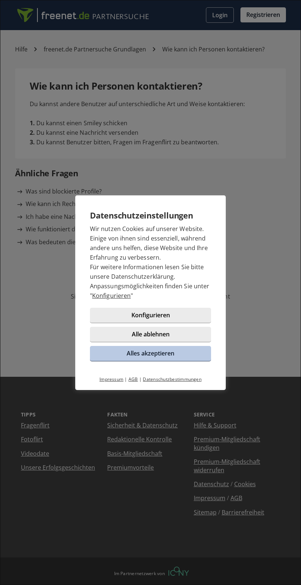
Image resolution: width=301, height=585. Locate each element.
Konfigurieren (111, 296)
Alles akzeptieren (150, 353)
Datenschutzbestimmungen (172, 379)
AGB (133, 379)
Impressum (111, 379)
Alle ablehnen (151, 334)
